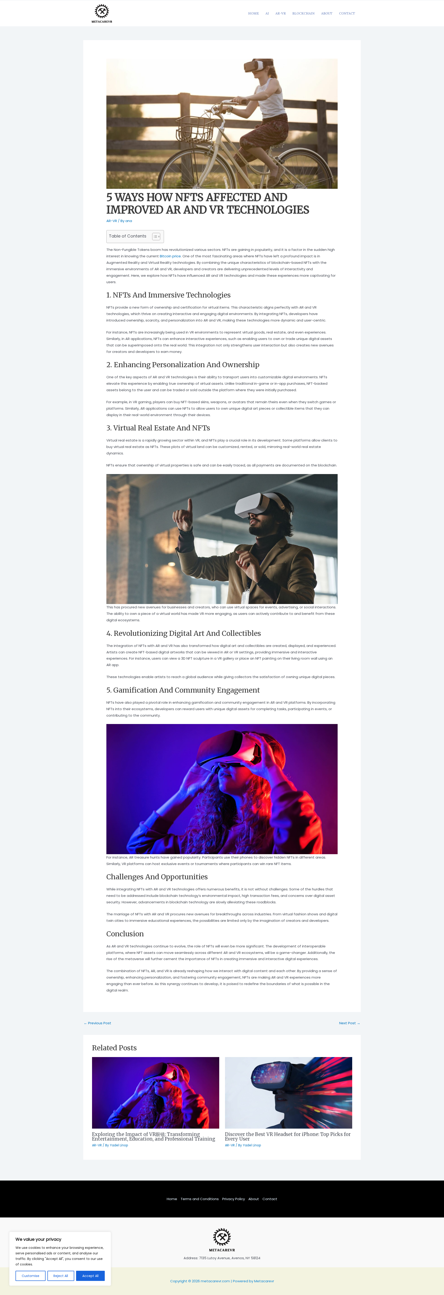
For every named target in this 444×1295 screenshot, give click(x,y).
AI (267, 13)
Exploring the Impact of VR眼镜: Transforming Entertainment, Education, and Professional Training (153, 1136)
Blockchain (303, 13)
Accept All (90, 1276)
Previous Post (97, 1023)
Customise (30, 1276)
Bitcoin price (170, 256)
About (327, 13)
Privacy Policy (233, 1198)
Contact (347, 13)
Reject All (60, 1276)
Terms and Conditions (200, 1198)
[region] (60, 1259)
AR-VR (280, 13)
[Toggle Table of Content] (154, 236)
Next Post (349, 1023)
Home (253, 13)
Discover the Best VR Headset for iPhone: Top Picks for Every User (288, 1136)
